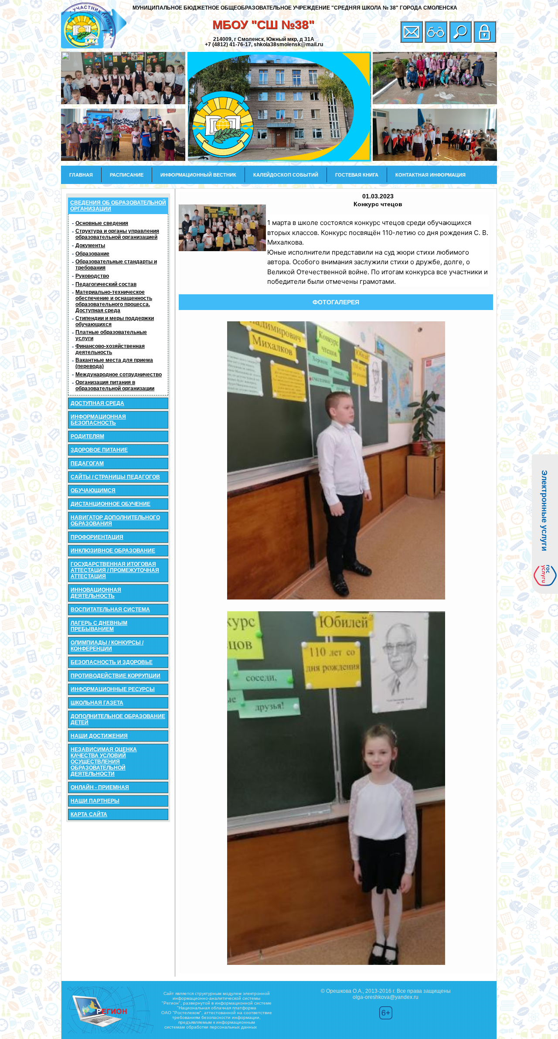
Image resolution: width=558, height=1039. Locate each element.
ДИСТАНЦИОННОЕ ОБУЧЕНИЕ (110, 504)
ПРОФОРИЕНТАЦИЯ (97, 537)
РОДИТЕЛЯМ (87, 436)
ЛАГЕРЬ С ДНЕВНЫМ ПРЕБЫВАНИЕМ (99, 626)
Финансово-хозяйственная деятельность (110, 349)
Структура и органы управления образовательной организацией (117, 234)
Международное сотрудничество (118, 374)
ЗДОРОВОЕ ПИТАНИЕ (99, 450)
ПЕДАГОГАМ (87, 463)
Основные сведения (101, 223)
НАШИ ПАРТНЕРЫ (95, 801)
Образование (92, 254)
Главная (81, 174)
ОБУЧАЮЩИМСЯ (93, 490)
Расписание (126, 174)
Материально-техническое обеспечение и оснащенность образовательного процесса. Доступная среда (113, 301)
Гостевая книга (356, 174)
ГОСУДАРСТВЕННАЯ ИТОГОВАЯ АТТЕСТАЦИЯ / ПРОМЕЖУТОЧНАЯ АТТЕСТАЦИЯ (115, 570)
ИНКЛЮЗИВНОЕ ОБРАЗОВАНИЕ (113, 551)
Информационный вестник (198, 174)
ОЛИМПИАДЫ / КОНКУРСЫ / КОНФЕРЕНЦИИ (107, 646)
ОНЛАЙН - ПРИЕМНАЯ (100, 787)
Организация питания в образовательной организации (114, 385)
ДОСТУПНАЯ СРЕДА (97, 403)
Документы (90, 245)
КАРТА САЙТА (89, 814)
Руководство (92, 276)
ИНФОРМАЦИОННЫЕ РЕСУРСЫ (113, 689)
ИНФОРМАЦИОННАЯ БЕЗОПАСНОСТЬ (98, 420)
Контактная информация (430, 174)
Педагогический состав (105, 284)
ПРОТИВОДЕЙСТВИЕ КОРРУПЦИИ (115, 676)
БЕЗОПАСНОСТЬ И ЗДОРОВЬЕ (112, 662)
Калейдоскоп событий (285, 174)
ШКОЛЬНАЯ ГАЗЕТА (97, 703)
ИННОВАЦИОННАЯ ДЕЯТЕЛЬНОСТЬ (96, 593)
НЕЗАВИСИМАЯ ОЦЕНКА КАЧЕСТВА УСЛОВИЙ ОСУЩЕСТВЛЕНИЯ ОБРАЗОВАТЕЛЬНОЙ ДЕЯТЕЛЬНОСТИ (104, 761)
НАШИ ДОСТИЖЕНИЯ (99, 736)
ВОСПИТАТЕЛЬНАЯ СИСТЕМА (110, 609)
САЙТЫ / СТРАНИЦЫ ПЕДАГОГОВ (115, 477)
